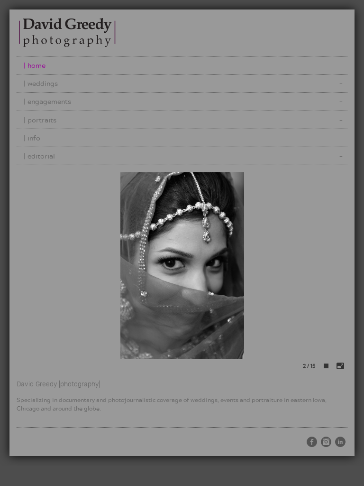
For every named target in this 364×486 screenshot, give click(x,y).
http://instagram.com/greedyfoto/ (326, 442)
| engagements (47, 101)
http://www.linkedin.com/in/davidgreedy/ (340, 442)
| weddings (41, 83)
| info (32, 137)
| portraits (40, 119)
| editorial (39, 155)
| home (35, 65)
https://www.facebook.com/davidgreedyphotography (312, 442)
